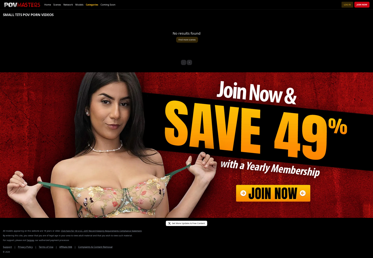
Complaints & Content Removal (95, 247)
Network (68, 4)
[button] (189, 62)
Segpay (30, 240)
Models (79, 4)
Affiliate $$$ (67, 247)
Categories (92, 4)
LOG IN (347, 4)
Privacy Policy (27, 247)
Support (9, 247)
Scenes (57, 4)
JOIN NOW (362, 4)
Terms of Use (48, 247)
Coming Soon (108, 4)
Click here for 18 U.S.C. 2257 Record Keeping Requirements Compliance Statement (101, 230)
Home (47, 4)
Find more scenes (187, 39)
